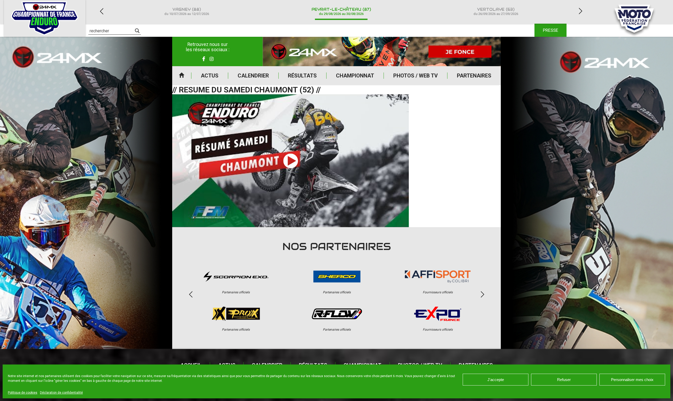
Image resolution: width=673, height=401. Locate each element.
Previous (101, 11)
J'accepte (495, 379)
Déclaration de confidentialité (61, 392)
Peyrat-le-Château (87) (341, 11)
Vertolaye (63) (495, 11)
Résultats (302, 75)
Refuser (564, 379)
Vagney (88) (186, 11)
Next (580, 11)
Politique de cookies (22, 392)
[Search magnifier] (137, 30)
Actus (209, 75)
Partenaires (474, 75)
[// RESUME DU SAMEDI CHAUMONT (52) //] (290, 160)
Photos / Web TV (415, 75)
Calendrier (253, 75)
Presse (550, 30)
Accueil (181, 75)
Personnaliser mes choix (632, 379)
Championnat (355, 75)
